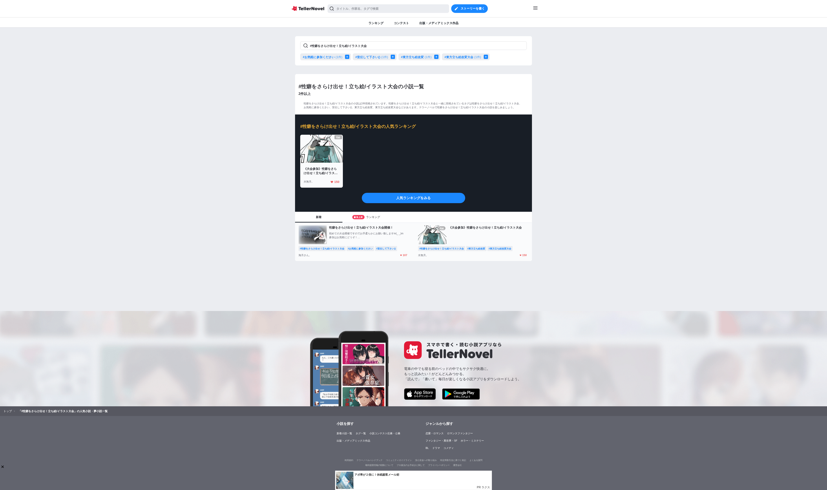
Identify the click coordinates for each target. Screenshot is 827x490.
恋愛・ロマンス (435, 433)
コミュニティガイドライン (399, 460)
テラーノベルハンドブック (369, 460)
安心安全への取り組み (426, 460)
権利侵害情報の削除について (379, 465)
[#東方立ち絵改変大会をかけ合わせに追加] (487, 56)
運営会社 (457, 465)
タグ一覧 (361, 433)
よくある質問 (475, 460)
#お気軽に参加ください (322, 57)
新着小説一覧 (344, 433)
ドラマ (436, 448)
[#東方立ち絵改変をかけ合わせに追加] (437, 56)
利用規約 (349, 460)
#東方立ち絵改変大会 (463, 57)
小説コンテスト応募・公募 (384, 433)
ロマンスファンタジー (460, 433)
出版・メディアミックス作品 (353, 440)
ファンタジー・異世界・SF (441, 440)
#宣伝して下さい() (371, 57)
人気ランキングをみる (413, 198)
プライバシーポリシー (439, 465)
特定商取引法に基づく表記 (453, 460)
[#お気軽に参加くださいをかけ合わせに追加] (348, 56)
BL (427, 448)
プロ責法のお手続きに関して (411, 465)
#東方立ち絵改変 (416, 57)
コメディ (448, 448)
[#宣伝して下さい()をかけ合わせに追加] (394, 56)
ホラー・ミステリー (472, 440)
